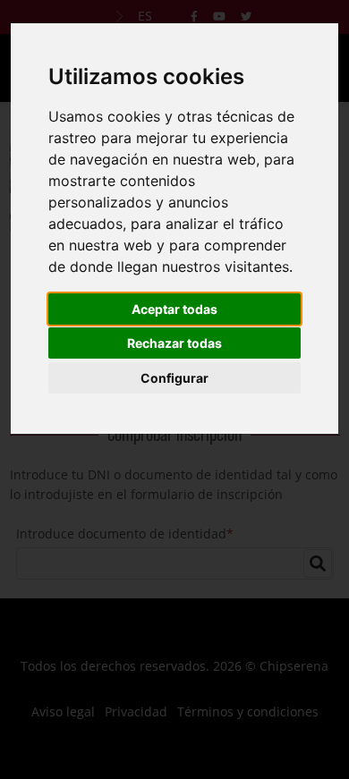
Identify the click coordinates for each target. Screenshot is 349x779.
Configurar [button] (174, 377)
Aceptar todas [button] (174, 309)
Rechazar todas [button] (174, 343)
